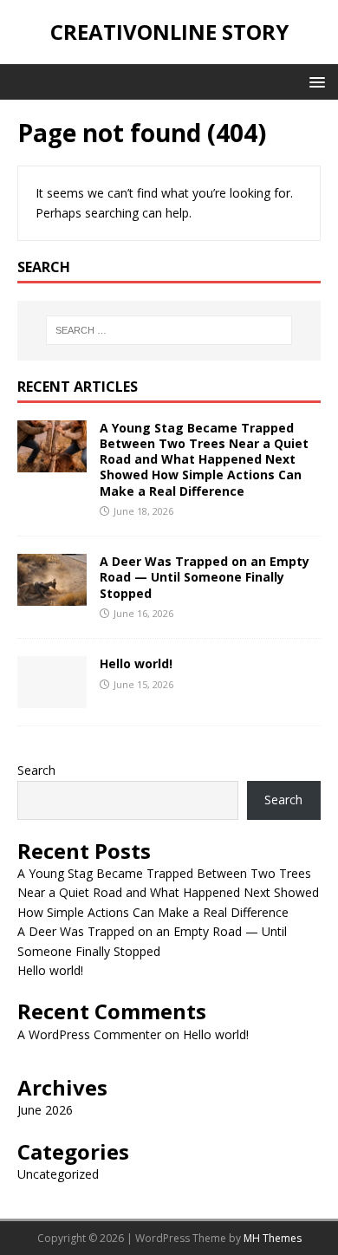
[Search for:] (169, 330)
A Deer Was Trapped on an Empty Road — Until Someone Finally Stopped (204, 577)
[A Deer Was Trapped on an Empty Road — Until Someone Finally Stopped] (52, 596)
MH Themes (273, 1238)
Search (36, 770)
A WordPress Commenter (89, 1034)
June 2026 (45, 1110)
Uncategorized (58, 1174)
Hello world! (136, 663)
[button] (314, 81)
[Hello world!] (52, 698)
